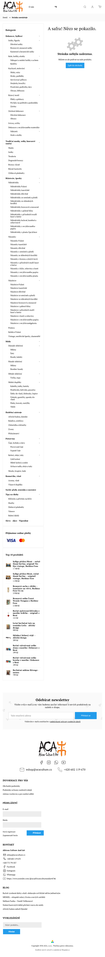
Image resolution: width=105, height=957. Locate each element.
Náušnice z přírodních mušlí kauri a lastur (22, 311)
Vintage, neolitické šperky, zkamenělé (24, 336)
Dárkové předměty (16, 507)
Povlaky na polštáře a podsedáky (24, 102)
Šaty (12, 353)
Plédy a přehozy (17, 99)
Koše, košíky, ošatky (16, 56)
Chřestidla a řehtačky (17, 425)
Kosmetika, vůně (13, 476)
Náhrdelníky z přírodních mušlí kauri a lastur (23, 215)
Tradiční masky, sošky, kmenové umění (20, 142)
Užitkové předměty (16, 173)
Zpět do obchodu (75, 65)
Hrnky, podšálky (17, 76)
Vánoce (11, 511)
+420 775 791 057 (9, 862)
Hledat (11, 931)
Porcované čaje (16, 447)
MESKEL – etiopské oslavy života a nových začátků (24, 897)
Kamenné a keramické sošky (22, 51)
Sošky (10, 152)
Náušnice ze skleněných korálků (23, 299)
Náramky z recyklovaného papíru (24, 272)
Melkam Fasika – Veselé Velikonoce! (18, 901)
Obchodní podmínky (11, 786)
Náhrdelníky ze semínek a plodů (23, 197)
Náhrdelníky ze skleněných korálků (21, 202)
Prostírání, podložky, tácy (21, 87)
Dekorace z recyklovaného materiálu (23, 127)
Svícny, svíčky (14, 123)
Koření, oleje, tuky (16, 455)
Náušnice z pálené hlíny (20, 306)
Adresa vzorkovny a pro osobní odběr (18, 794)
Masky (11, 148)
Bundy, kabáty (16, 357)
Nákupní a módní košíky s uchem (24, 60)
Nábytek (14, 131)
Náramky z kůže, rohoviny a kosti (24, 268)
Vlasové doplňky (15, 484)
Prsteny (11, 327)
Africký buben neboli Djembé (15, 909)
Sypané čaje (15, 450)
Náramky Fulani (17, 240)
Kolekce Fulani (14, 332)
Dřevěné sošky (16, 44)
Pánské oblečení (15, 361)
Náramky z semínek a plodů (22, 251)
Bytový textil (13, 95)
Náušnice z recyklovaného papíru (24, 319)
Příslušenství (13, 433)
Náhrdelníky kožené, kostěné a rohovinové (23, 221)
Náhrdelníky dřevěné (19, 193)
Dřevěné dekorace (18, 115)
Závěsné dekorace (16, 111)
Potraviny (10, 438)
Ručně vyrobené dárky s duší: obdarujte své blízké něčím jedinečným (31, 893)
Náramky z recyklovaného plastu (24, 276)
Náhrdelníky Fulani (18, 186)
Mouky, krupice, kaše (17, 471)
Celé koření (15, 459)
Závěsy (13, 106)
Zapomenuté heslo (10, 835)
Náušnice (12, 280)
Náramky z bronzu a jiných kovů (24, 259)
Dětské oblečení (15, 373)
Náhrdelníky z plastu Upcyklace (23, 232)
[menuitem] (31, 7)
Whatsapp (56, 762)
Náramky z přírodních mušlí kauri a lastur (24, 263)
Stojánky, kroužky (17, 83)
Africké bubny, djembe (17, 416)
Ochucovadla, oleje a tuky (21, 466)
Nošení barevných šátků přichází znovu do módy (23, 905)
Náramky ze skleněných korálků (23, 255)
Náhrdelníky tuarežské (19, 190)
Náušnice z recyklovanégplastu (23, 323)
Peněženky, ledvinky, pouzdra (22, 390)
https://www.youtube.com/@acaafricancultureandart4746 (64, 762)
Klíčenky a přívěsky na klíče (20, 498)
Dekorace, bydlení (14, 36)
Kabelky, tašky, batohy (19, 386)
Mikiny (13, 349)
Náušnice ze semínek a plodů (22, 295)
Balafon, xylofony (15, 420)
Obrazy (13, 118)
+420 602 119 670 (74, 769)
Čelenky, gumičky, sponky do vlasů (22, 398)
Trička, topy (15, 377)
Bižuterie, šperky (14, 178)
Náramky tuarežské (18, 244)
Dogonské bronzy (15, 160)
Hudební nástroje (14, 412)
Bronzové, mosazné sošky (21, 48)
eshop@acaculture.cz (39, 769)
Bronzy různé (14, 164)
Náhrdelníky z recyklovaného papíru (22, 227)
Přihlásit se (86, 715)
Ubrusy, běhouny (17, 90)
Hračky (11, 503)
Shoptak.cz (66, 950)
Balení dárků (13, 515)
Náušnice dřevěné (18, 291)
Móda (8, 341)
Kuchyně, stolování (16, 68)
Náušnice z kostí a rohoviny (22, 316)
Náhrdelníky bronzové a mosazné (24, 207)
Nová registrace (9, 832)
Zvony (11, 429)
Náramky (12, 236)
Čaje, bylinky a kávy (16, 443)
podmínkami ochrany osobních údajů (65, 721)
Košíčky (13, 63)
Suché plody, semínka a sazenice (21, 489)
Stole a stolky (16, 135)
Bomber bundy (16, 369)
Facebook (41, 762)
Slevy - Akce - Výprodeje (17, 520)
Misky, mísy (15, 72)
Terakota (12, 156)
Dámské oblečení (15, 345)
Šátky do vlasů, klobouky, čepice (24, 393)
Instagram (49, 762)
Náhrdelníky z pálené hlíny (21, 210)
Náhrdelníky (13, 182)
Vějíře (12, 406)
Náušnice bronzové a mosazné (23, 302)
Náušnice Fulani (17, 284)
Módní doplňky (14, 382)
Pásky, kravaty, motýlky (20, 403)
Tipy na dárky (12, 494)
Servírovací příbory (18, 79)
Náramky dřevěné (17, 248)
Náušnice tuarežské (18, 288)
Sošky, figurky (14, 40)
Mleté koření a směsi (19, 462)
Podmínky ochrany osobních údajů (17, 790)
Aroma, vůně (13, 480)
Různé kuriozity (15, 169)
